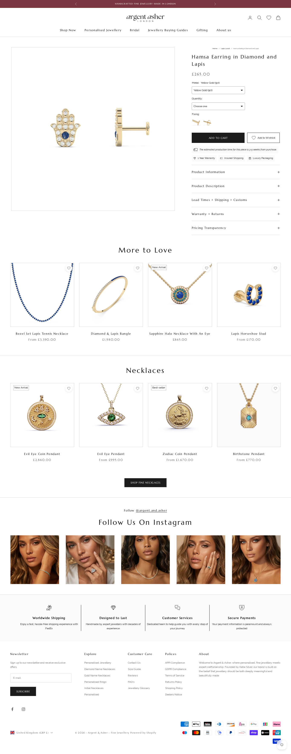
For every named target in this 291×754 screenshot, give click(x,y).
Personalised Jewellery (103, 30)
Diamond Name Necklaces (99, 669)
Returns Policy (173, 681)
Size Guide (134, 669)
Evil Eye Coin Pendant (42, 454)
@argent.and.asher (151, 510)
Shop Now (68, 30)
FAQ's (131, 681)
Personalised (91, 694)
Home (215, 48)
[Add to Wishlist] (68, 268)
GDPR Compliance (175, 669)
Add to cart (218, 137)
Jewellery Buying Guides (168, 30)
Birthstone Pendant (249, 454)
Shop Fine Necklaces (145, 482)
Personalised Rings (95, 681)
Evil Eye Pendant (111, 454)
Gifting (202, 30)
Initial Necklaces (93, 688)
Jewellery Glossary (139, 688)
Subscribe (23, 691)
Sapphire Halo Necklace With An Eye (179, 334)
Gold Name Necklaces (97, 675)
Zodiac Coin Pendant (180, 454)
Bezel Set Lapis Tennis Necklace (42, 334)
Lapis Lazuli (225, 48)
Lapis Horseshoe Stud (248, 334)
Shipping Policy (174, 688)
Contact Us (134, 662)
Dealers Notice (173, 694)
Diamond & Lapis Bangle (111, 334)
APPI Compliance (175, 662)
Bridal (134, 30)
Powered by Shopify (143, 732)
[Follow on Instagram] (23, 709)
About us (223, 30)
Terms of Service (174, 675)
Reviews (133, 675)
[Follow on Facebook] (12, 709)
